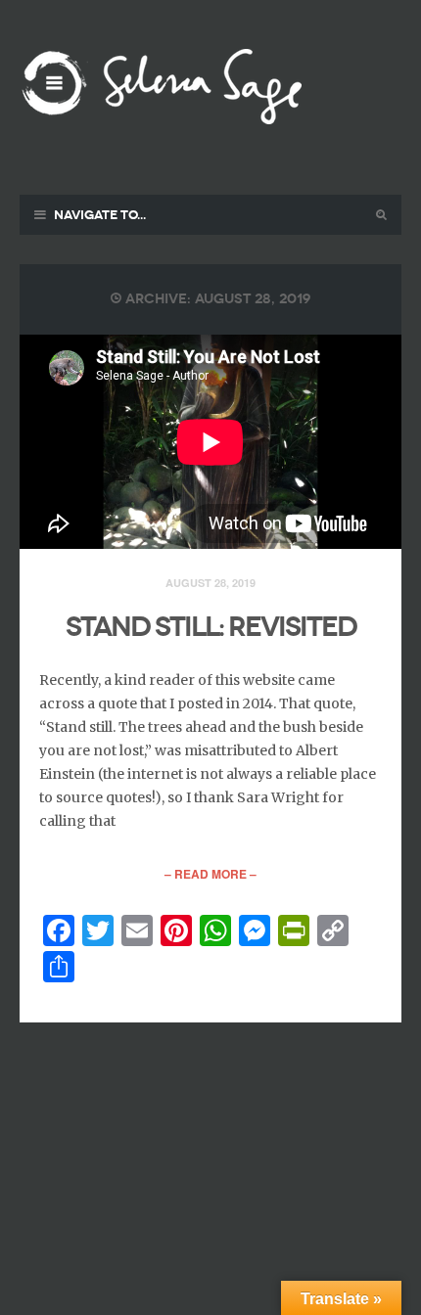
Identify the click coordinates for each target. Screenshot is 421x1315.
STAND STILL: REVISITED (211, 627)
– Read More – (210, 874)
